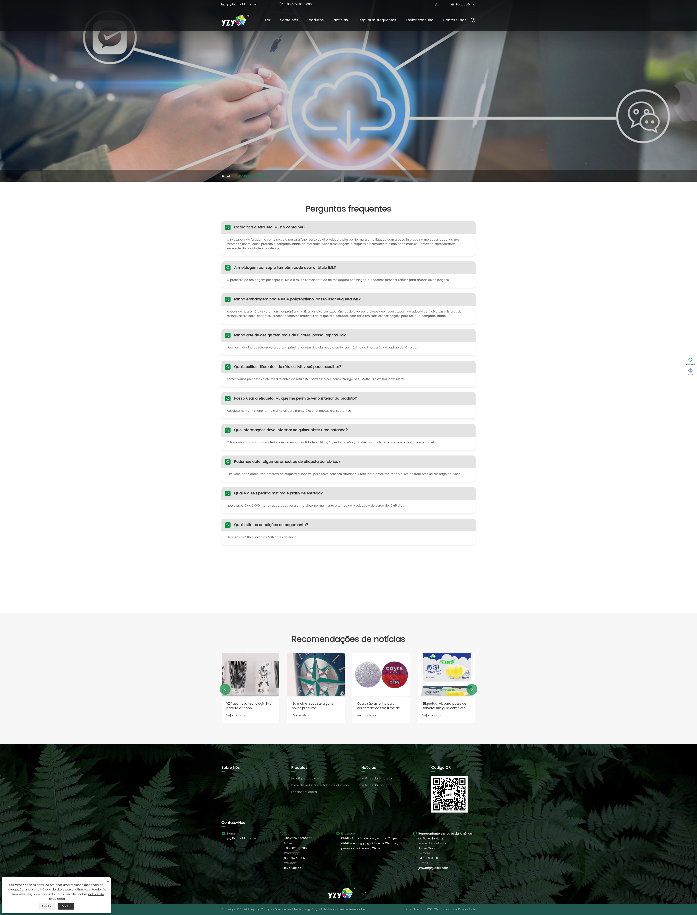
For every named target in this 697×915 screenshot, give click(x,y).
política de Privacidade (459, 909)
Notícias (340, 20)
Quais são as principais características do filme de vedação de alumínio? (443, 705)
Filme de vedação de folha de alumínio (320, 785)
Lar (267, 20)
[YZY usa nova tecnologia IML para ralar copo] (316, 675)
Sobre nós (289, 20)
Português (463, 4)
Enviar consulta (419, 20)
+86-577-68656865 (296, 4)
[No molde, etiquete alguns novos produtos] (381, 675)
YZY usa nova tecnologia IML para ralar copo (314, 705)
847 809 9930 (428, 858)
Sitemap (419, 909)
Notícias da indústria (376, 785)
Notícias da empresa (376, 778)
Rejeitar (47, 906)
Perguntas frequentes (376, 20)
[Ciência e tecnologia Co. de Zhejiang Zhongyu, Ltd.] (235, 20)
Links (408, 909)
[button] (225, 689)
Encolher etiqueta (304, 792)
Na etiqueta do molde (307, 778)
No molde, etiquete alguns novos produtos (378, 705)
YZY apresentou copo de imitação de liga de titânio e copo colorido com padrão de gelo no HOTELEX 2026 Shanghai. (250, 705)
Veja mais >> (235, 715)
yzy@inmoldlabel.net (239, 4)
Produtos (316, 20)
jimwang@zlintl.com (433, 868)
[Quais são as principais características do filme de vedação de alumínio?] (446, 675)
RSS (429, 909)
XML (437, 909)
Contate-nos (454, 20)
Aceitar (66, 906)
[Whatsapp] (436, 4)
